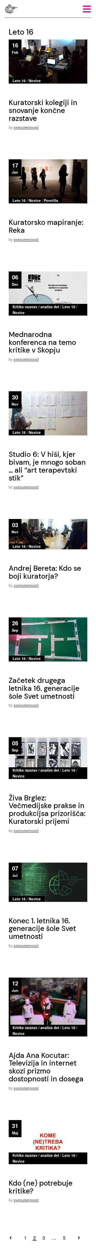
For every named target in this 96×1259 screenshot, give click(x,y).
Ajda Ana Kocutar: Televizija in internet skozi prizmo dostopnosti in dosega (46, 1067)
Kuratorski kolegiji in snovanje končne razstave (43, 110)
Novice (35, 80)
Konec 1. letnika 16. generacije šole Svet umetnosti (42, 928)
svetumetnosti (26, 127)
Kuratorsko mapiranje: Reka (46, 226)
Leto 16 (19, 80)
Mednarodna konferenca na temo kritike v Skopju (42, 342)
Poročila (51, 200)
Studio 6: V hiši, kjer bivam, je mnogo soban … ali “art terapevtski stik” (47, 466)
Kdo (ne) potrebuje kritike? (40, 1187)
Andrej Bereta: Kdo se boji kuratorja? (45, 572)
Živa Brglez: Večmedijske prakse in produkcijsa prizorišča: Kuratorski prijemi (47, 809)
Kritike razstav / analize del (36, 306)
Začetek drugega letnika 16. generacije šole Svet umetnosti (44, 688)
